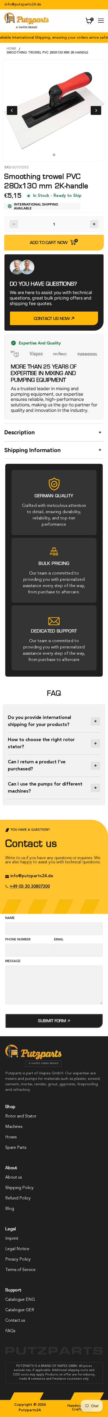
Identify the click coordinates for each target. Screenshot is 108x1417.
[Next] (96, 110)
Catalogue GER (19, 1310)
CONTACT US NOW (52, 318)
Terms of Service (20, 1270)
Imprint (11, 1239)
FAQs (10, 1331)
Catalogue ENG (20, 1300)
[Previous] (12, 110)
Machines (13, 1127)
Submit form (52, 1020)
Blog (9, 1209)
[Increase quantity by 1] (94, 224)
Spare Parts (15, 1148)
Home (11, 48)
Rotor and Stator (20, 1116)
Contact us (15, 1321)
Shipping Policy (19, 1188)
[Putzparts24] (33, 1058)
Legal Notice (17, 1249)
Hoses (11, 1137)
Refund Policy (18, 1198)
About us (13, 1177)
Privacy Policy (18, 1259)
